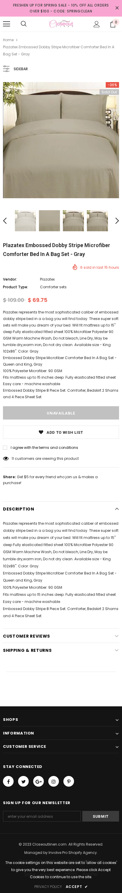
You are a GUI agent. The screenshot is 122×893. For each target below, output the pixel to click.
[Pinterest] (68, 781)
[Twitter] (23, 781)
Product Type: (15, 286)
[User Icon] (97, 24)
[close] (117, 8)
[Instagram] (53, 781)
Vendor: (10, 279)
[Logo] (61, 24)
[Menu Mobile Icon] (6, 24)
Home (8, 39)
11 (13, 458)
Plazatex (47, 279)
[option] (61, 140)
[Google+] (38, 781)
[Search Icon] (24, 24)
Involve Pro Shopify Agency (73, 852)
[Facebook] (8, 781)
